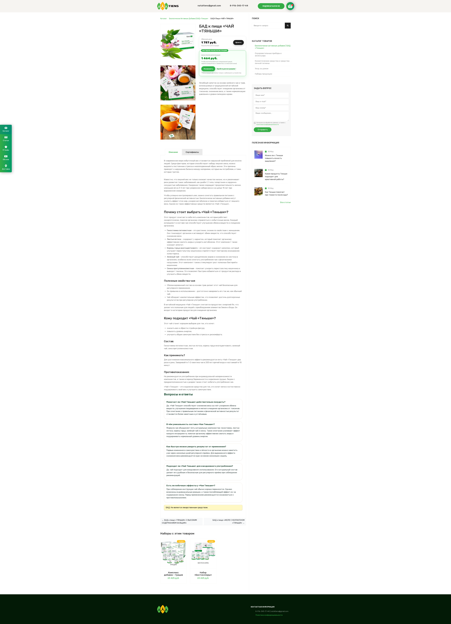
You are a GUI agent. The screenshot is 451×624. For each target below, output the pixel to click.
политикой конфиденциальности (267, 124)
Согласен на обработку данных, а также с (270, 123)
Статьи (6, 141)
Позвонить (208, 69)
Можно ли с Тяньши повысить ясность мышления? (274, 158)
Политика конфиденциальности (269, 615)
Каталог (163, 19)
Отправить (263, 130)
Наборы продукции (263, 74)
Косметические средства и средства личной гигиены (272, 62)
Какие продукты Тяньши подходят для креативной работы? (276, 176)
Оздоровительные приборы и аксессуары (268, 54)
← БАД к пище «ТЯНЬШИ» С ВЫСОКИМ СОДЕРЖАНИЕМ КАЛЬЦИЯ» (179, 521)
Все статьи (285, 202)
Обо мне (6, 160)
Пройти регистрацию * (226, 69)
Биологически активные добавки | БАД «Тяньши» (188, 19)
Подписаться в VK (271, 6)
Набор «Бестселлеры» (203, 573)
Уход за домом (261, 68)
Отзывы (6, 150)
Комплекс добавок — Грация (173, 573)
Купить (238, 42)
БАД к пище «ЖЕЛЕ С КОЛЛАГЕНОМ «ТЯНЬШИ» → (229, 521)
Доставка (6, 169)
